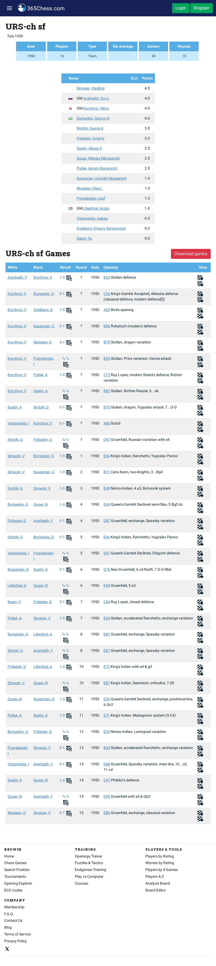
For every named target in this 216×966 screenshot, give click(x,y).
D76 (107, 569)
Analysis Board (157, 883)
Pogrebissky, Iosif (91, 198)
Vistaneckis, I (18, 423)
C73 (107, 375)
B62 (107, 391)
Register (201, 8)
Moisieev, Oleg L (89, 188)
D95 (107, 796)
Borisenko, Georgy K (93, 118)
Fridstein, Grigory (91, 138)
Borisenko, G (43, 294)
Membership (14, 907)
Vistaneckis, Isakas (92, 218)
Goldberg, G (43, 310)
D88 (107, 764)
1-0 (63, 277)
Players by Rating (159, 856)
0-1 (63, 294)
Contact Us (13, 920)
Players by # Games (161, 870)
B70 (107, 342)
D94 (107, 585)
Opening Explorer (18, 883)
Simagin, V (16, 456)
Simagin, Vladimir (91, 88)
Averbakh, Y (17, 277)
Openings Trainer (88, 856)
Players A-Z (154, 876)
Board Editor (155, 890)
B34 (107, 618)
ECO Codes (13, 890)
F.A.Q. (9, 914)
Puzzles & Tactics (89, 863)
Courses (81, 883)
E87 (107, 683)
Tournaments (15, 876)
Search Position (17, 870)
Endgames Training (90, 870)
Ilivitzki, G (41, 407)
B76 (107, 407)
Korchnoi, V (42, 277)
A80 (107, 423)
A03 (107, 310)
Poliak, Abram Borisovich (97, 168)
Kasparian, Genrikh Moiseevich (102, 178)
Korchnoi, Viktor (96, 108)
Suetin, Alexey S (89, 148)
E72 (107, 666)
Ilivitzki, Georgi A (90, 128)
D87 (107, 521)
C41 (107, 780)
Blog (8, 927)
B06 (107, 326)
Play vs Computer (89, 876)
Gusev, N (40, 504)
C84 (107, 602)
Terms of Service (17, 934)
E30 (107, 732)
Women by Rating (159, 863)
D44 (107, 504)
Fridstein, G (42, 439)
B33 (107, 277)
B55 (107, 358)
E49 (107, 488)
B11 (107, 472)
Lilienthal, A (17, 585)
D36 (107, 699)
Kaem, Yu (84, 238)
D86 (107, 813)
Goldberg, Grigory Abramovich (101, 228)
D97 (107, 439)
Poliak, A (40, 375)
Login (180, 8)
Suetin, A (40, 391)
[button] (9, 8)
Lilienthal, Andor (96, 208)
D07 (107, 553)
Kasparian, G (44, 326)
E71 (107, 715)
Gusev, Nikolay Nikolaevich (98, 158)
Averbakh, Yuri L (96, 98)
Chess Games (15, 863)
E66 (107, 456)
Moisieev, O (42, 342)
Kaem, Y (14, 602)
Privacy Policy (15, 941)
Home (9, 856)
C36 (107, 294)
